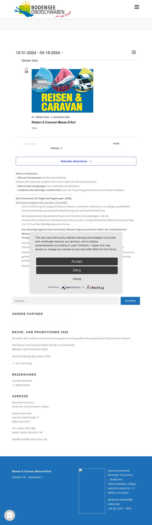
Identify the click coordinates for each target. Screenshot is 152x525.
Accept (76, 261)
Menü (136, 7)
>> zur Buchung (22, 363)
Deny (77, 270)
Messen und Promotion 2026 (30, 349)
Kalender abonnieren (74, 161)
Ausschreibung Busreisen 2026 (31, 356)
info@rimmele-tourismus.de (29, 439)
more (77, 279)
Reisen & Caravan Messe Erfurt (54, 122)
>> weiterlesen (21, 385)
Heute (116, 143)
